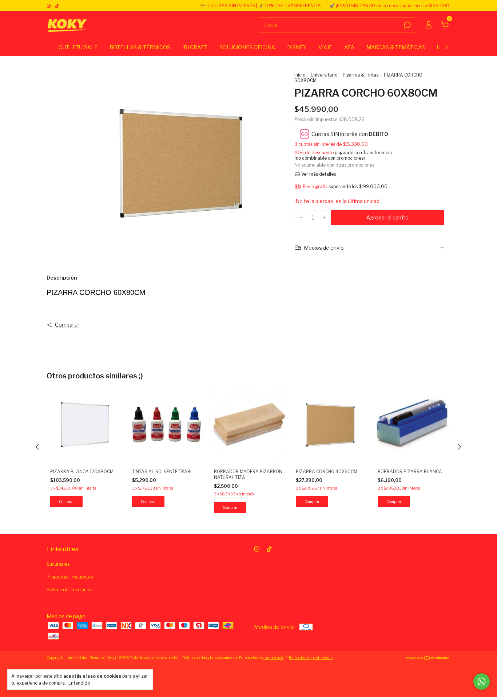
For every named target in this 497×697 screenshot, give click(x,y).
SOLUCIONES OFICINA (247, 47)
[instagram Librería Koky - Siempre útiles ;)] (49, 5)
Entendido (79, 683)
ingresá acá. (273, 657)
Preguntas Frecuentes (70, 577)
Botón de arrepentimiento (311, 657)
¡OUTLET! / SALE (77, 47)
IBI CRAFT (194, 47)
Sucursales (58, 564)
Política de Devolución (70, 589)
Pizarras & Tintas (360, 75)
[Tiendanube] (427, 658)
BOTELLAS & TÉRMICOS (140, 47)
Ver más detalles (318, 174)
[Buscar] (406, 25)
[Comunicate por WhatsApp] (481, 681)
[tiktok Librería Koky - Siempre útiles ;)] (57, 5)
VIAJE (325, 47)
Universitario (324, 75)
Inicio (299, 75)
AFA (349, 47)
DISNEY (296, 47)
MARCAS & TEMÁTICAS (395, 47)
